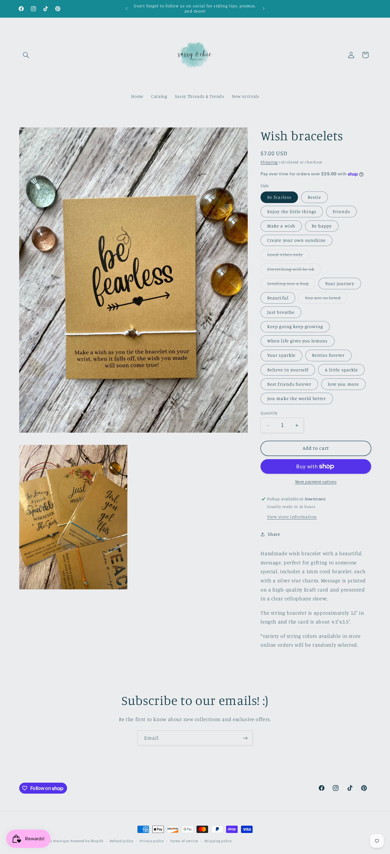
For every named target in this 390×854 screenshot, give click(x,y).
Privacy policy (152, 841)
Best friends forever (289, 384)
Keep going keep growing (295, 326)
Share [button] (274, 534)
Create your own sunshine (296, 240)
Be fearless (279, 197)
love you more (343, 384)
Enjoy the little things (291, 211)
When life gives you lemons (297, 341)
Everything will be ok (294, 270)
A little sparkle (341, 369)
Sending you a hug (291, 284)
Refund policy (121, 841)
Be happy (322, 226)
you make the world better (296, 398)
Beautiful (277, 298)
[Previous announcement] (126, 8)
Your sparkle (281, 355)
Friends (341, 211)
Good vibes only (288, 256)
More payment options (316, 481)
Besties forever (328, 355)
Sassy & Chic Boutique (50, 841)
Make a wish (281, 226)
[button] (26, 55)
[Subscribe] (245, 738)
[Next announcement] (263, 8)
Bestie (314, 197)
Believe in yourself (287, 369)
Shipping (269, 162)
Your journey (339, 283)
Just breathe (281, 312)
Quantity (269, 413)
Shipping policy (218, 841)
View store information (292, 516)
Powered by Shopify (87, 841)
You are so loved (326, 299)
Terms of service (184, 841)
